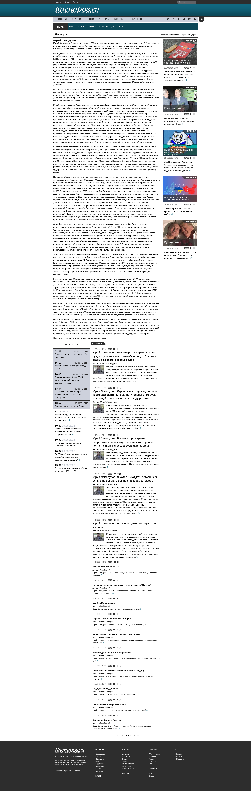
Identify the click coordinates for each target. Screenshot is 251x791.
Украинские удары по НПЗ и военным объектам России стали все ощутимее (70, 417)
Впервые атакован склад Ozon (69, 406)
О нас (67, 2)
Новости (178, 754)
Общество (99, 759)
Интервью (126, 754)
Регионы (98, 762)
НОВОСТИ (61, 19)
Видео (151, 776)
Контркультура (128, 764)
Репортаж (126, 757)
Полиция (152, 762)
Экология (99, 771)
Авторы (177, 35)
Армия (151, 759)
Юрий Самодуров (108, 363)
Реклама (76, 771)
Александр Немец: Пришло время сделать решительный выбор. (178, 211)
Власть (98, 757)
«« (115, 735)
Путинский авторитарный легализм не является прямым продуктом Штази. (179, 121)
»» (138, 735)
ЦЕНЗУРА (92, 27)
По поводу (126, 766)
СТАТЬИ (76, 19)
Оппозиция (100, 754)
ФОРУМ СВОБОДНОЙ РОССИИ (111, 27)
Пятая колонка (128, 769)
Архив (75, 2)
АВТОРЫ (104, 19)
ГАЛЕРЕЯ (136, 19)
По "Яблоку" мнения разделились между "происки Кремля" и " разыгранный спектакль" (71, 457)
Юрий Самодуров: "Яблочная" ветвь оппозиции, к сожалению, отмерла (122, 625)
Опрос (124, 762)
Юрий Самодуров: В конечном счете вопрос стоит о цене (116, 609)
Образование (154, 754)
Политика (179, 757)
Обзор (124, 759)
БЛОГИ (90, 19)
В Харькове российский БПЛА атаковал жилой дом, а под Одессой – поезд (69, 380)
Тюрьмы (152, 764)
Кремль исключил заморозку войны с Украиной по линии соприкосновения (68, 431)
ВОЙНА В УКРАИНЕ (77, 27)
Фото (151, 774)
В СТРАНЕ (120, 19)
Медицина (153, 757)
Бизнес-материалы (63, 771)
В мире (98, 769)
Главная (58, 2)
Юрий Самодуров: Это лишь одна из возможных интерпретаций (119, 710)
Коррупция (99, 764)
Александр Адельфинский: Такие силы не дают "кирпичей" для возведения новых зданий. (180, 255)
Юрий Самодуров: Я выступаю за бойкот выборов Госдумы (117, 695)
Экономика (99, 766)
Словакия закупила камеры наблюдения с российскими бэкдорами (68, 395)
